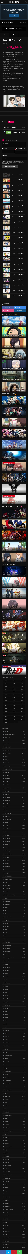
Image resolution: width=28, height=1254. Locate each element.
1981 (6, 722)
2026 (6, 680)
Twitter (18, 307)
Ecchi (6, 980)
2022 (14, 683)
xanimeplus (7, 1219)
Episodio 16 (20, 253)
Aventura (7, 891)
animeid (6, 822)
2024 (22, 680)
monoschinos (8, 1080)
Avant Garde (7, 888)
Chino (6, 913)
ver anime (7, 1203)
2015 (22, 689)
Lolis (6, 1065)
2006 (22, 697)
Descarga (11, 121)
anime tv (6, 756)
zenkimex (7, 1234)
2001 (14, 703)
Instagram (19, 310)
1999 (6, 705)
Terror (6, 1184)
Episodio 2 (20, 179)
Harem (6, 1014)
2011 (6, 694)
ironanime (7, 1030)
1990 (6, 714)
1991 (22, 711)
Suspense (7, 1181)
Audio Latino (7, 885)
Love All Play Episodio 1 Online (14, 48)
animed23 (7, 784)
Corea (6, 929)
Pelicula (6, 1105)
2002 (6, 703)
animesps (7, 863)
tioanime (7, 1187)
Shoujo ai (7, 1156)
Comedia (7, 926)
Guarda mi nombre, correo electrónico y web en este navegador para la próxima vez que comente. (13, 162)
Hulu (6, 1024)
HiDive (6, 1020)
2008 (6, 697)
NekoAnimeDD (8, 1090)
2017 (6, 689)
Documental (7, 967)
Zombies (7, 1241)
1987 (6, 716)
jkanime (6, 1049)
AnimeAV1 (7, 772)
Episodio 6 (20, 200)
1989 (14, 714)
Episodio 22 (20, 285)
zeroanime (7, 1238)
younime (6, 1225)
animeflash (7, 800)
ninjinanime (7, 1096)
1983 (14, 719)
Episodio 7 (20, 206)
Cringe (6, 939)
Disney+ (6, 964)
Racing (6, 1118)
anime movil (7, 750)
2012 (22, 691)
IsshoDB (6, 1036)
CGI (5, 910)
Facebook (7, 307)
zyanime (6, 1247)
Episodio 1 (20, 174)
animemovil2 (7, 841)
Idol (5, 1027)
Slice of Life (7, 1162)
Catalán (6, 907)
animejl (6, 825)
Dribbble (7, 310)
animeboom (7, 778)
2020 (6, 686)
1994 (22, 708)
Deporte (6, 954)
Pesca (6, 1109)
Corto (6, 932)
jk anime (6, 1046)
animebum (7, 781)
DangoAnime (8, 951)
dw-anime (7, 976)
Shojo (6, 1149)
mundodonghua (8, 1083)
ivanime (6, 1039)
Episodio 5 (20, 195)
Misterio (6, 1077)
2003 (22, 700)
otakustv (6, 1099)
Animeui (6, 869)
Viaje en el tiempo (9, 1209)
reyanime (7, 1124)
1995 (14, 708)
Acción (6, 731)
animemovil (7, 838)
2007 (14, 697)
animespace (7, 860)
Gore (6, 1011)
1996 (6, 708)
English (6, 986)
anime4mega (8, 766)
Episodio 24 (20, 295)
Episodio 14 (20, 242)
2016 (14, 689)
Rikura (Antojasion (9, 1131)
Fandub (6, 998)
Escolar (6, 989)
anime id (6, 744)
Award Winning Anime (10, 895)
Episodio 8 (20, 211)
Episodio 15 (20, 248)
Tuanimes (7, 1194)
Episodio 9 (20, 216)
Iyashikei (7, 1042)
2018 (22, 686)
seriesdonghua (8, 1146)
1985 (22, 716)
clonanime (7, 920)
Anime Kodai (7, 747)
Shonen (6, 1153)
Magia (6, 1068)
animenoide (7, 844)
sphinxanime (7, 1168)
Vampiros (7, 1200)
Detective (7, 961)
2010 (14, 694)
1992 (14, 711)
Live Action (7, 1061)
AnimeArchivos (8, 769)
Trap (6, 1190)
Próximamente (8, 1115)
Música (6, 1087)
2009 (22, 694)
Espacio (6, 992)
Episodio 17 (20, 258)
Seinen (6, 1140)
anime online (7, 753)
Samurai (6, 1137)
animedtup (7, 791)
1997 (22, 705)
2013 (14, 691)
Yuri (5, 1228)
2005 (6, 700)
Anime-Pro (7, 762)
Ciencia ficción (8, 917)
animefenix (7, 797)
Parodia (6, 1102)
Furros (6, 1008)
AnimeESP (7, 794)
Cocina (6, 923)
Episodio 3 (20, 184)
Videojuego (7, 1212)
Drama (6, 973)
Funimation (7, 1005)
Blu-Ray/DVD (7, 901)
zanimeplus (7, 1231)
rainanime (7, 1121)
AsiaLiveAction (8, 879)
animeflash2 (7, 803)
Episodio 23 (20, 290)
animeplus (7, 857)
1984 (6, 719)
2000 (22, 703)
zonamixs (7, 1244)
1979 (14, 722)
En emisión (7, 983)
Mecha (6, 1074)
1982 (22, 719)
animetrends (7, 866)
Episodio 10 (20, 221)
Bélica (6, 898)
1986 (14, 716)
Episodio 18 (20, 264)
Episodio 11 (20, 227)
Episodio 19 (20, 269)
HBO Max (7, 1017)
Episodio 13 (20, 237)
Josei (6, 1052)
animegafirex (8, 813)
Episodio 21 (20, 279)
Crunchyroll (7, 948)
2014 (6, 691)
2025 (14, 680)
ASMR (6, 882)
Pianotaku (7, 1112)
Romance (7, 1134)
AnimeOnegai (8, 851)
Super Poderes (8, 1175)
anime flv (7, 740)
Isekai (6, 1033)
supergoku (7, 1178)
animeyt (6, 873)
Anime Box (7, 737)
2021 (22, 683)
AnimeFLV (7, 810)
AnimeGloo (7, 816)
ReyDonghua (7, 1127)
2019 (14, 686)
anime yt (6, 759)
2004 (14, 700)
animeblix (7, 775)
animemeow (7, 835)
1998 (14, 705)
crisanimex (7, 942)
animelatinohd (8, 829)
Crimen (6, 936)
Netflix (6, 1093)
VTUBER (6, 1216)
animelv (6, 832)
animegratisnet (8, 819)
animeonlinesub (8, 854)
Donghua (7, 970)
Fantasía (6, 1002)
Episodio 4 (20, 190)
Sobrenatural (8, 1165)
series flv (7, 1143)
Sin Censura (7, 1159)
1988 (22, 714)
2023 (6, 683)
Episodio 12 (20, 232)
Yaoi (6, 1222)
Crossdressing (8, 945)
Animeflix (7, 806)
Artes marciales (8, 876)
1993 (6, 711)
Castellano (7, 904)
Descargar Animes (9, 958)
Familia (6, 995)
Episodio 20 (20, 274)
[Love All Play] (14, 35)
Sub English (7, 1172)
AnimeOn (7, 847)
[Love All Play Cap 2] (23, 35)
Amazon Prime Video (9, 734)
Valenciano (7, 1197)
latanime (6, 1058)
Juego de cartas (8, 1055)
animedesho (7, 788)
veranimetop (7, 1206)
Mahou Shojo (8, 1071)
